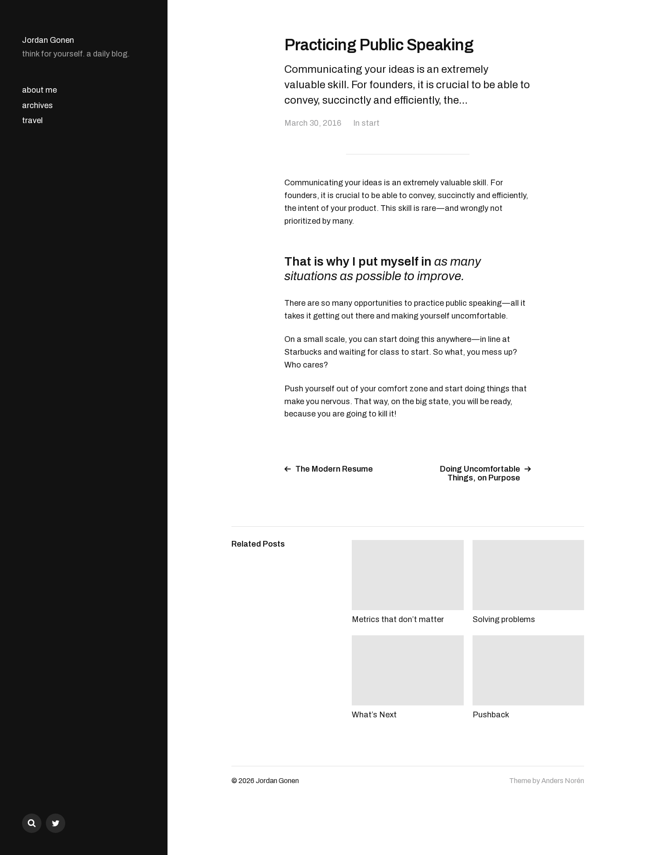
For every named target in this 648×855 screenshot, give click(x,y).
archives (37, 105)
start (370, 123)
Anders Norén (562, 780)
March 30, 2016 (312, 123)
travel (32, 120)
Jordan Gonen (48, 40)
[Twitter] (55, 823)
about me (39, 90)
